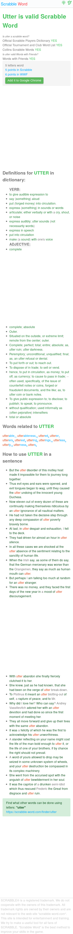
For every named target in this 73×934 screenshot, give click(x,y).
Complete (15, 345)
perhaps (20, 578)
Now (12, 501)
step (53, 515)
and (42, 390)
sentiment (43, 551)
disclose (57, 399)
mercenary (39, 564)
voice (49, 239)
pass (51, 376)
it (18, 474)
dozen (47, 501)
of (26, 367)
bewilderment (40, 779)
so (42, 712)
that (11, 564)
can (21, 573)
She (12, 685)
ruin (18, 349)
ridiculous (58, 506)
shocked (49, 546)
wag (42, 488)
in (39, 208)
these (59, 501)
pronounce (44, 403)
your (44, 739)
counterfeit (16, 385)
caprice (28, 784)
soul (61, 779)
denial (43, 358)
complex (19, 771)
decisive (44, 515)
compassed (57, 766)
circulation (49, 203)
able (9, 435)
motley (52, 470)
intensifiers (40, 412)
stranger (30, 582)
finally (46, 676)
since (48, 712)
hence (13, 372)
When (13, 560)
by (67, 506)
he (35, 685)
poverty (55, 519)
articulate (15, 212)
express (14, 208)
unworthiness (49, 734)
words (59, 208)
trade (34, 367)
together (14, 479)
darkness (36, 349)
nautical (47, 510)
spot (51, 775)
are (66, 501)
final (65, 354)
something (23, 199)
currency (24, 376)
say (11, 199)
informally (51, 408)
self (11, 698)
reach (42, 363)
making (29, 506)
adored (31, 707)
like (53, 390)
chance (63, 748)
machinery (32, 771)
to (10, 194)
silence (14, 542)
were (45, 483)
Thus (12, 483)
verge (36, 690)
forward (34, 721)
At (10, 528)
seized (13, 761)
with (49, 212)
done (37, 712)
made (13, 474)
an (16, 358)
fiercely (55, 676)
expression (37, 194)
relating (56, 551)
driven (27, 537)
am (30, 578)
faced (55, 587)
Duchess (15, 497)
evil (19, 483)
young (58, 492)
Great (57, 788)
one (25, 748)
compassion (31, 519)
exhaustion (54, 528)
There (13, 587)
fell (67, 528)
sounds (46, 208)
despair (35, 528)
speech (29, 230)
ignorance (27, 510)
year (35, 591)
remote (14, 340)
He (11, 515)
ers (8, 440)
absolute (29, 327)
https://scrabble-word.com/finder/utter (31, 812)
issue (53, 381)
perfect (28, 345)
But (11, 470)
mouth (13, 573)
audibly (26, 221)
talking (37, 578)
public (24, 399)
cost (67, 739)
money (29, 203)
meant (32, 694)
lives (67, 721)
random (65, 578)
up (54, 721)
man (31, 743)
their (60, 721)
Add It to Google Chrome (24, 80)
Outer (13, 331)
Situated (15, 336)
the (28, 336)
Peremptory (17, 354)
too (45, 578)
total (38, 345)
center (36, 340)
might (59, 739)
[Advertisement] (36, 129)
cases (29, 546)
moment (14, 716)
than (66, 564)
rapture (23, 698)
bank (29, 394)
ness (20, 444)
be (61, 757)
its (10, 771)
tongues (20, 488)
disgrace (15, 793)
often (12, 381)
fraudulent (16, 390)
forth (22, 363)
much (52, 569)
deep (18, 519)
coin (19, 394)
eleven (20, 501)
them (43, 474)
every (38, 501)
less (59, 440)
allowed (36, 757)
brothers (44, 748)
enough (46, 743)
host (60, 470)
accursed (41, 775)
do (61, 560)
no (26, 587)
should (25, 752)
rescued (30, 788)
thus (21, 788)
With (12, 676)
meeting (30, 716)
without (14, 408)
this (44, 470)
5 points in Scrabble (18, 69)
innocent (47, 492)
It (10, 730)
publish (14, 403)
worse (58, 564)
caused (64, 488)
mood (48, 591)
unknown (37, 761)
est (20, 440)
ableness (27, 435)
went (19, 775)
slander (17, 739)
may (56, 757)
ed (44, 435)
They (12, 537)
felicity (25, 730)
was (50, 564)
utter (35, 221)
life (36, 555)
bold (37, 743)
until (49, 488)
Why (12, 703)
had (16, 515)
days (12, 591)
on (23, 336)
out (31, 363)
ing (32, 440)
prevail (40, 752)
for (37, 474)
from (23, 340)
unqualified (53, 354)
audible (24, 194)
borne (24, 524)
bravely (14, 524)
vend (55, 367)
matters (58, 510)
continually (16, 506)
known (48, 685)
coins (39, 385)
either (27, 212)
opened (55, 483)
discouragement (20, 596)
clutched (15, 681)
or (53, 208)
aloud (35, 199)
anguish (14, 779)
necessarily (17, 226)
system (48, 761)
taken (29, 515)
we (36, 546)
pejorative (24, 412)
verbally (37, 212)
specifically (32, 381)
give (15, 194)
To (11, 363)
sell (45, 367)
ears (39, 483)
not (53, 221)
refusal (30, 358)
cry (58, 212)
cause (39, 376)
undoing (26, 492)
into (38, 203)
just (26, 685)
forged (19, 203)
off (11, 376)
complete (15, 249)
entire (46, 345)
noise (16, 217)
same (24, 726)
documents (31, 390)
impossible (27, 474)
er (55, 435)
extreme (51, 336)
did (18, 703)
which (37, 730)
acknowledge (18, 734)
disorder (32, 470)
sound (25, 239)
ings (46, 440)
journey (56, 474)
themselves (43, 506)
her (29, 681)
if (52, 748)
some (44, 560)
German (25, 564)
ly (8, 444)
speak (28, 403)
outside (36, 336)
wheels (62, 761)
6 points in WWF (16, 74)
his (30, 734)
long (65, 474)
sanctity (14, 555)
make (13, 239)
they (56, 488)
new (28, 591)
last (15, 528)
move (24, 721)
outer (45, 340)
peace (36, 698)
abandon (29, 676)
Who (39, 703)
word (15, 757)
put (11, 203)
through (62, 515)
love (26, 703)
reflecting (29, 739)
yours (27, 757)
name (51, 739)
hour (54, 537)
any (11, 519)
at (57, 546)
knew (19, 685)
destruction (36, 766)
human (28, 555)
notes (28, 385)
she (38, 676)
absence (22, 551)
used (20, 381)
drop (49, 757)
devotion (15, 712)
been (18, 690)
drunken (45, 784)
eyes (25, 483)
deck (21, 533)
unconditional (36, 354)
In (10, 546)
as (66, 345)
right (17, 752)
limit (60, 336)
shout (65, 212)
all (39, 510)
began (30, 488)
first (67, 587)
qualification (28, 408)
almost (40, 537)
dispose (18, 367)
